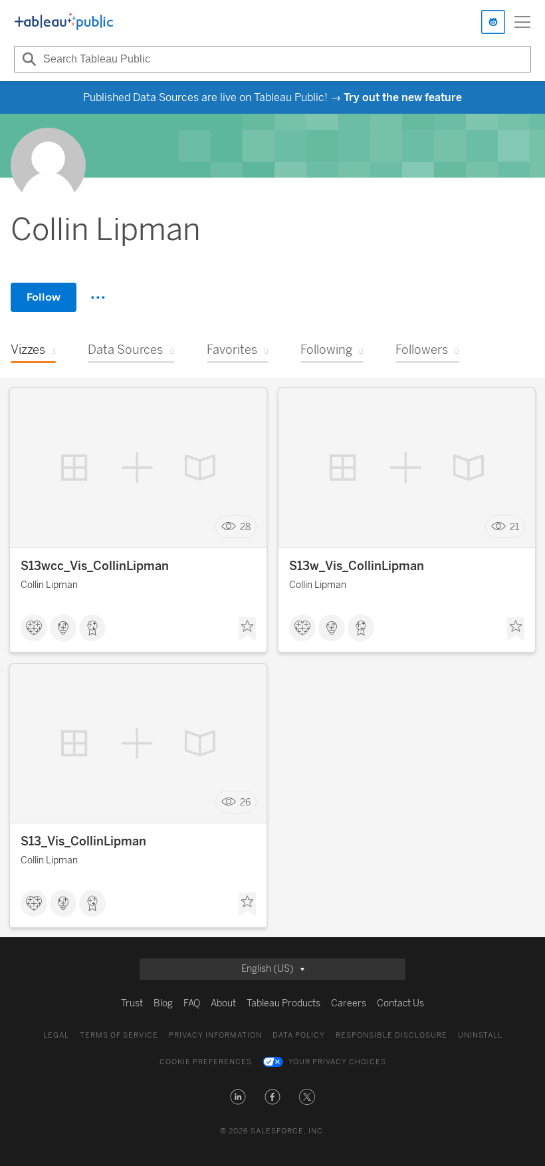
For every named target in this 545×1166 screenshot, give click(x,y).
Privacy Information (215, 1035)
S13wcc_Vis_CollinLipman (95, 566)
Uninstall (480, 1035)
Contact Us (400, 1003)
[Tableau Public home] (64, 22)
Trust (132, 1003)
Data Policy (298, 1035)
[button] (238, 1096)
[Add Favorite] (247, 629)
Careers (348, 1003)
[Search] (27, 59)
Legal (56, 1035)
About (223, 1003)
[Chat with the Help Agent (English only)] (493, 22)
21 (514, 527)
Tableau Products (283, 1003)
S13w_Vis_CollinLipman (356, 566)
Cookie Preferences (206, 1062)
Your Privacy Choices (337, 1062)
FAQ (191, 1003)
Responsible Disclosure (391, 1035)
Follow (43, 297)
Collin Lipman (49, 585)
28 (245, 527)
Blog (163, 1003)
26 (245, 802)
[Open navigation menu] (522, 22)
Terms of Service (119, 1035)
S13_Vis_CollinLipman (83, 841)
